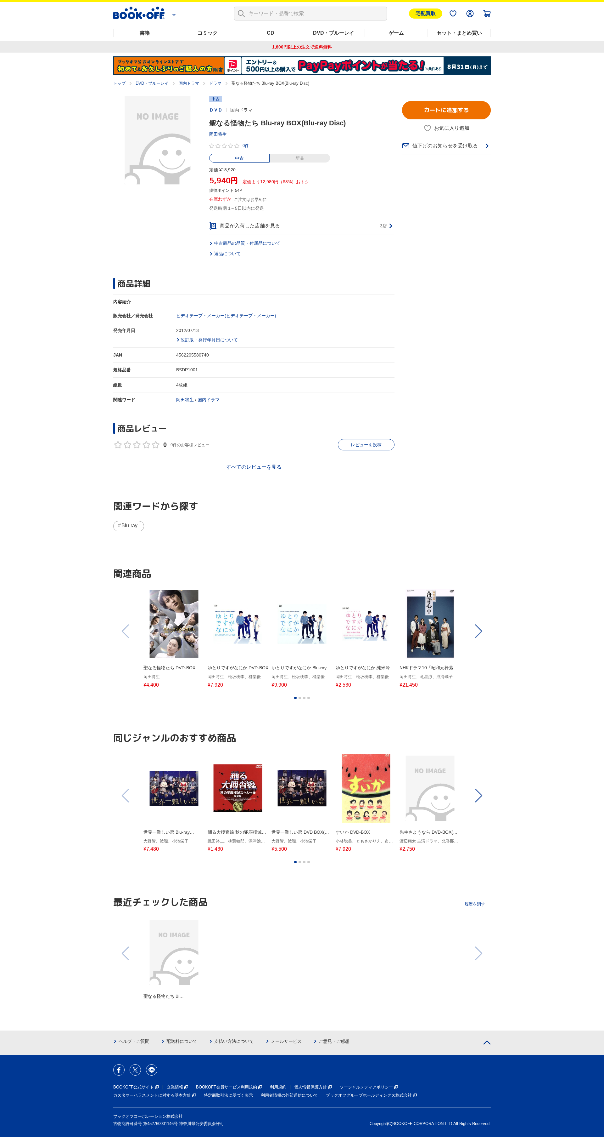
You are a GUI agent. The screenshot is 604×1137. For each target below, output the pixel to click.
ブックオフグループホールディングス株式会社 (369, 1095)
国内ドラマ (189, 83)
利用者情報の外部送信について (289, 1095)
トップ (119, 83)
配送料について (181, 1041)
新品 (299, 158)
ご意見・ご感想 (334, 1041)
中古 (239, 158)
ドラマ (215, 83)
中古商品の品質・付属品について (247, 243)
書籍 (145, 33)
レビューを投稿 (366, 444)
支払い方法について (234, 1041)
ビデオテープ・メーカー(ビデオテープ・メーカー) (226, 315)
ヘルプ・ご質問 (134, 1041)
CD (270, 33)
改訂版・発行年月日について (209, 340)
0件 (246, 145)
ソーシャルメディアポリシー (366, 1087)
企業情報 (175, 1087)
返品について (227, 253)
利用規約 (278, 1087)
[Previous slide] (125, 631)
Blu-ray (129, 525)
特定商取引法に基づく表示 (228, 1095)
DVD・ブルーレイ (333, 33)
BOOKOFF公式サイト (133, 1087)
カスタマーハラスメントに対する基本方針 (152, 1095)
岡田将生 (218, 134)
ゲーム (396, 33)
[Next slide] (478, 631)
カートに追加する (446, 110)
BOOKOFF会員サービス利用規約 (226, 1087)
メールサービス (286, 1041)
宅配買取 (426, 13)
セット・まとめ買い (459, 33)
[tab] (295, 698)
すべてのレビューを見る (254, 467)
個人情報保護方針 (310, 1087)
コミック (208, 33)
